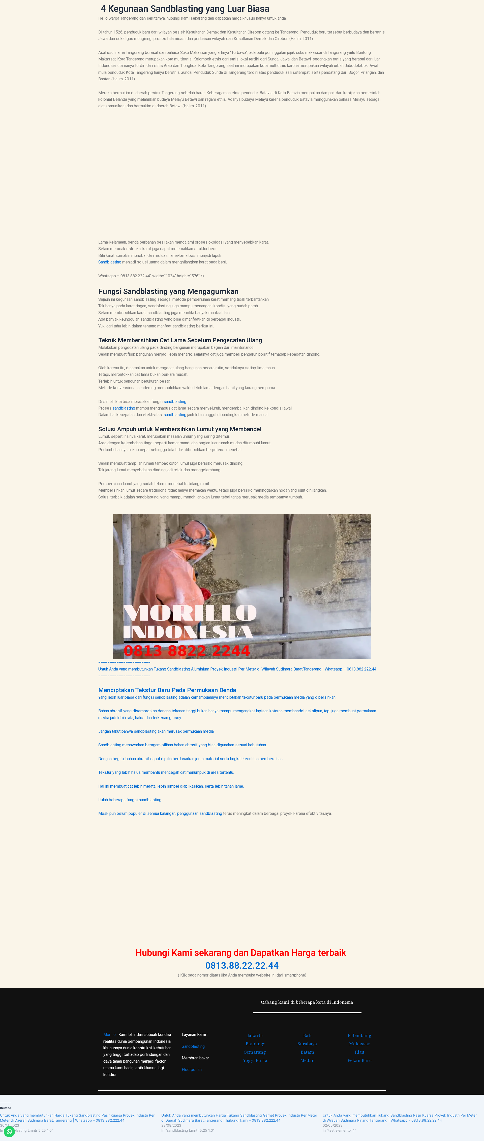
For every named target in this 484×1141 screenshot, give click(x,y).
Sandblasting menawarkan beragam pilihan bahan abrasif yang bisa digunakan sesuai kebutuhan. (182, 745)
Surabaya (307, 1044)
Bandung (255, 1044)
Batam (307, 1052)
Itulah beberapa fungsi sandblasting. (130, 799)
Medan (307, 1060)
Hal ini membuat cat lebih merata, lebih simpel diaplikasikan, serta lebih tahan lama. (171, 786)
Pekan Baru (359, 1060)
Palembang (360, 1035)
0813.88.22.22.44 (242, 965)
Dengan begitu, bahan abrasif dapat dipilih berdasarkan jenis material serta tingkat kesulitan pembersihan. (190, 758)
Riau (359, 1052)
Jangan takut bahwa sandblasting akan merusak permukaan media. (156, 731)
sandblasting (175, 401)
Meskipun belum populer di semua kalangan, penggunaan (148, 813)
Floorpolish (192, 1069)
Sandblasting (109, 262)
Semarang (255, 1052)
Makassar (359, 1044)
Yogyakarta (255, 1060)
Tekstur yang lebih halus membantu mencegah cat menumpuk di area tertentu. (166, 772)
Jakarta (255, 1035)
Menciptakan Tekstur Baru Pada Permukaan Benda (167, 690)
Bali (307, 1035)
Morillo (109, 1034)
